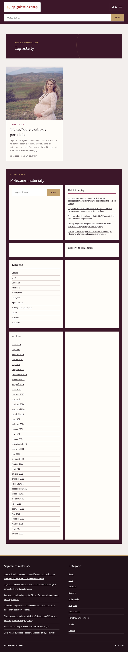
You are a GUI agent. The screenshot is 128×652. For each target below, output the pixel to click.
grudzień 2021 (18, 479)
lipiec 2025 (16, 389)
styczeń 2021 (17, 534)
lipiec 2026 (16, 344)
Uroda (13, 124)
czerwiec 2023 (18, 449)
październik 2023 (19, 444)
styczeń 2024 (17, 439)
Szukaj (117, 18)
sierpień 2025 (18, 384)
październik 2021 (19, 489)
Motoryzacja (17, 293)
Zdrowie (22, 124)
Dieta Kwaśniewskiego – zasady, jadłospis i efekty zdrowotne (29, 633)
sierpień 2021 (18, 499)
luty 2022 (16, 469)
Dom (14, 278)
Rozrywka (16, 298)
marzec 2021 (17, 524)
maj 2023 (16, 454)
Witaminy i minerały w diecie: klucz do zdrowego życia (26, 627)
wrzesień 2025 (18, 379)
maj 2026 (16, 349)
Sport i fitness (17, 303)
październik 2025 (19, 374)
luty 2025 (16, 399)
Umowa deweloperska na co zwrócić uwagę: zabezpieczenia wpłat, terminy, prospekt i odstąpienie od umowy (92, 201)
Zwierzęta (16, 323)
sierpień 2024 (18, 414)
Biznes (15, 273)
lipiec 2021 (16, 504)
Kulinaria (16, 288)
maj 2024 (16, 419)
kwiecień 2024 (18, 424)
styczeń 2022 (17, 474)
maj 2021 (16, 514)
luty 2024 (16, 434)
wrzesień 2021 (18, 494)
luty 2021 (16, 529)
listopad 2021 (18, 484)
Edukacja (16, 283)
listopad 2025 (18, 369)
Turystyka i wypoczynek (22, 308)
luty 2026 (16, 364)
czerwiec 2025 (18, 394)
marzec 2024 (17, 429)
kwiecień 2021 (18, 519)
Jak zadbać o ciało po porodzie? (28, 132)
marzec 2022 (17, 464)
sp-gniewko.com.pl (14, 646)
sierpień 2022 (18, 459)
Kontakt (119, 646)
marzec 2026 (17, 359)
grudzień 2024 (18, 404)
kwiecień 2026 (18, 354)
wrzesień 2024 (18, 409)
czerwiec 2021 (18, 509)
